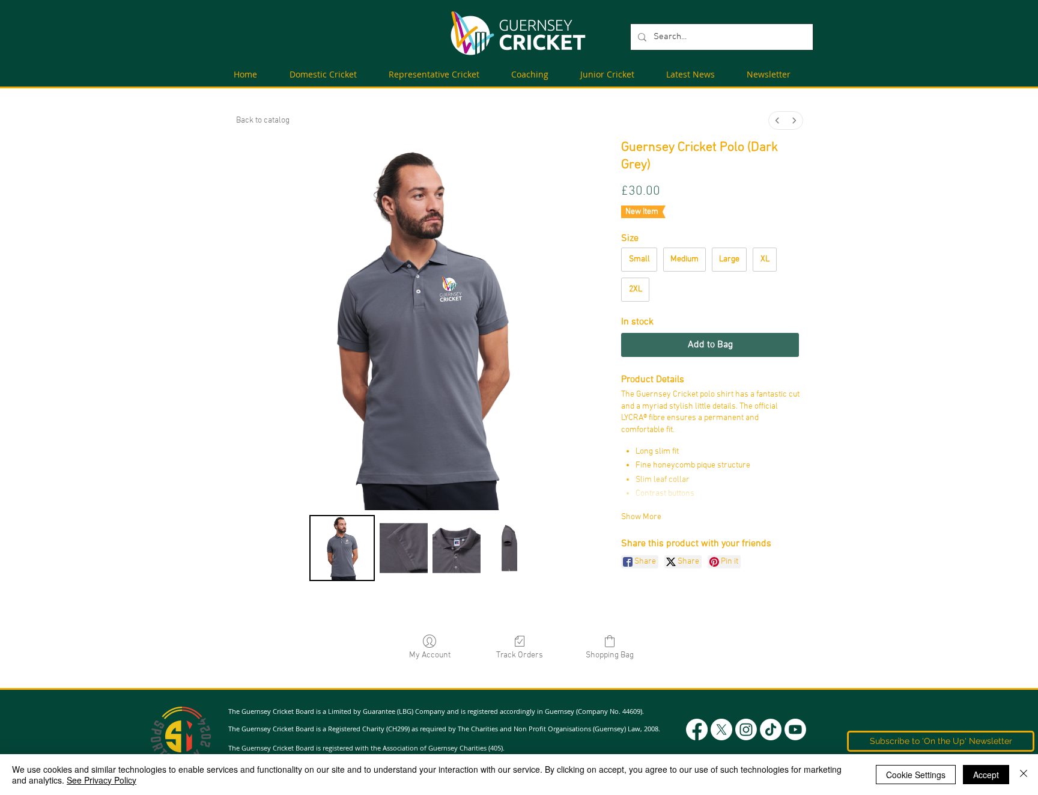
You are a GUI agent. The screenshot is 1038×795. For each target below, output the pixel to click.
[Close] (1023, 774)
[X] (721, 729)
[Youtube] (795, 729)
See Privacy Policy (101, 780)
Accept (986, 775)
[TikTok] (771, 729)
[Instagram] (746, 729)
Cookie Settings (915, 775)
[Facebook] (697, 729)
